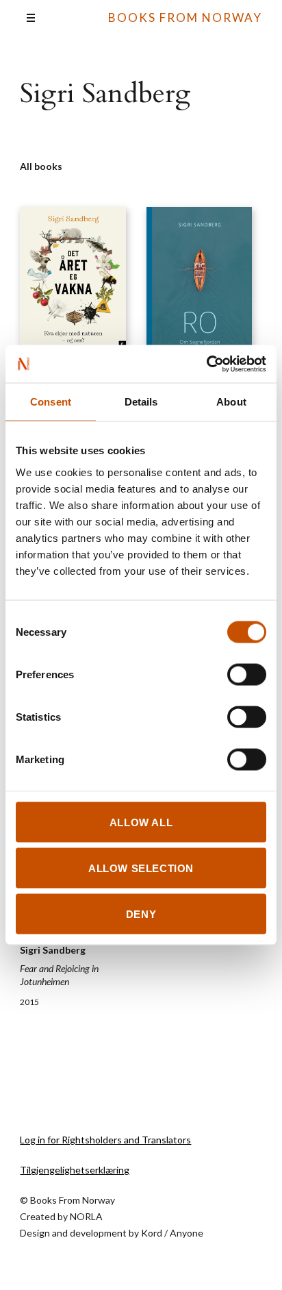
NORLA (86, 1216)
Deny (141, 913)
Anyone (186, 1233)
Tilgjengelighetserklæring (74, 1170)
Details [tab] (141, 402)
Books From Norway (185, 17)
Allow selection (141, 867)
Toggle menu (31, 18)
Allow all (141, 822)
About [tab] (231, 402)
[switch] (246, 674)
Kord (151, 1233)
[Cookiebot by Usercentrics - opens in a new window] (206, 364)
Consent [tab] (50, 402)
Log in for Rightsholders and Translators (105, 1139)
